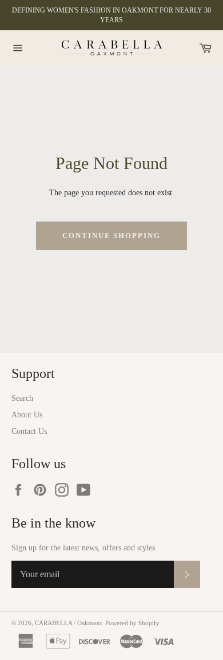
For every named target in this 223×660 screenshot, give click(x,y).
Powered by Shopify (132, 622)
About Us (26, 415)
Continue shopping (111, 235)
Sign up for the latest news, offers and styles (83, 548)
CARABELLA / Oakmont (68, 622)
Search (22, 398)
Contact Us (29, 431)
